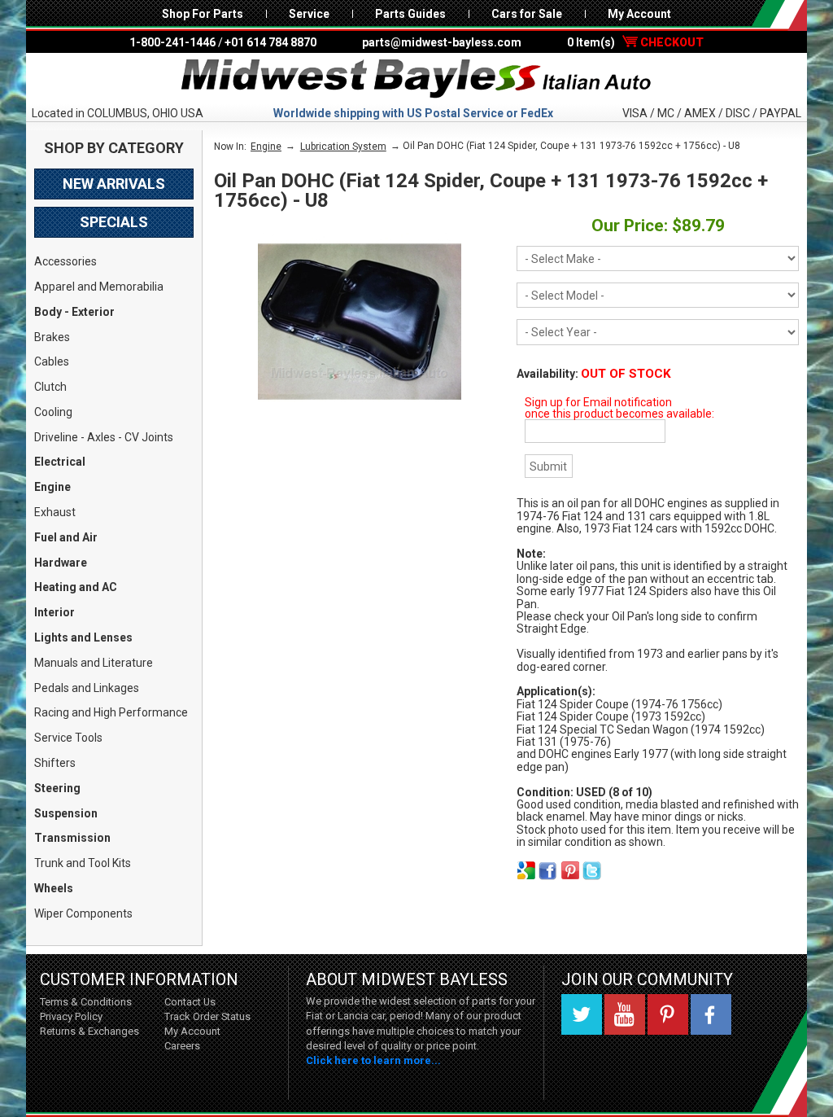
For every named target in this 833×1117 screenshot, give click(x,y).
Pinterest (668, 1014)
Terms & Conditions (86, 1002)
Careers (182, 1046)
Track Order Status (207, 1016)
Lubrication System (343, 146)
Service (309, 13)
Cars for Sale (526, 13)
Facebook (711, 1014)
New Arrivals (114, 183)
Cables (51, 361)
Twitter (581, 1014)
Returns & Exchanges (89, 1031)
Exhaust (55, 512)
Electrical (59, 461)
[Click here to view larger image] (359, 321)
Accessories (65, 261)
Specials (114, 221)
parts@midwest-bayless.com (441, 42)
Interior (54, 612)
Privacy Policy (71, 1016)
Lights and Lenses (83, 637)
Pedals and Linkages (86, 687)
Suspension (66, 813)
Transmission (72, 837)
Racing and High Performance (111, 712)
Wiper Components (83, 913)
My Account (639, 13)
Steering (57, 788)
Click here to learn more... (373, 1060)
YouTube (624, 1014)
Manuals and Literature (93, 662)
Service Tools (68, 737)
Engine (52, 486)
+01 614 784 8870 (270, 42)
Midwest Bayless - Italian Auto (416, 79)
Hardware (60, 562)
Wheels (53, 888)
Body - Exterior (74, 311)
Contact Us (190, 1002)
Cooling (53, 411)
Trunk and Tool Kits (82, 863)
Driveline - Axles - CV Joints (103, 437)
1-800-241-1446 (172, 42)
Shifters (55, 762)
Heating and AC (75, 587)
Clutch (50, 386)
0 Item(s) (635, 42)
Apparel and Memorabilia (99, 286)
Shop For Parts (202, 13)
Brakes (52, 337)
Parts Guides (410, 13)
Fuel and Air (66, 537)
